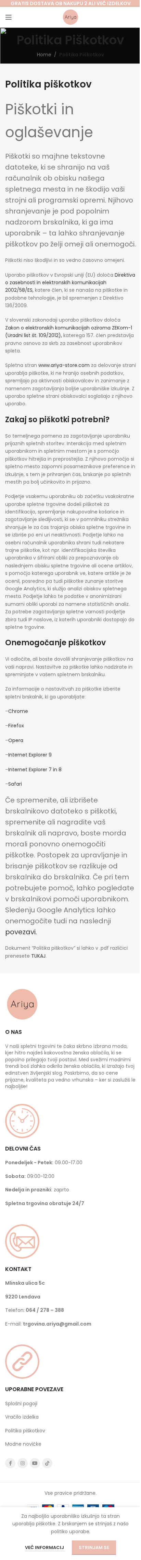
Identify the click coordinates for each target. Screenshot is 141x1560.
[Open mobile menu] (8, 17)
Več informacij (45, 1547)
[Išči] (135, 17)
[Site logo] (70, 16)
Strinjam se (94, 1547)
